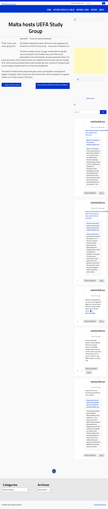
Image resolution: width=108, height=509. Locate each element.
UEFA (26, 38)
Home (49, 9)
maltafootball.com (77, 3)
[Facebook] (54, 471)
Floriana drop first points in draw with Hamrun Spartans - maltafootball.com (92, 226)
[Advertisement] (90, 60)
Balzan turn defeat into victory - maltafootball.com (92, 142)
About (101, 9)
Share (101, 193)
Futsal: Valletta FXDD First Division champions (52, 86)
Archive (94, 9)
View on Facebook (90, 193)
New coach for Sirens (11, 85)
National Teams (83, 9)
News (22, 38)
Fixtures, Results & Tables (63, 9)
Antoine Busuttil (45, 38)
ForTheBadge (90, 313)
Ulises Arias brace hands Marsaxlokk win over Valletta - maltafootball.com (92, 403)
